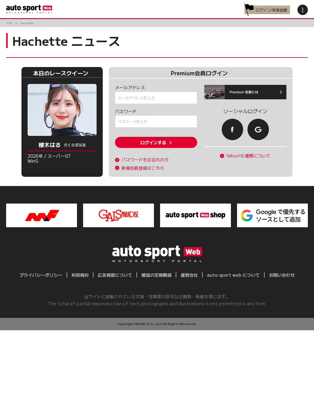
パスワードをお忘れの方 (145, 159)
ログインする (153, 142)
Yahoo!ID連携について (248, 155)
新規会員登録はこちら (142, 168)
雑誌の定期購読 (156, 275)
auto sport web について (233, 275)
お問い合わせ (282, 275)
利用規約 (80, 275)
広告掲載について (115, 275)
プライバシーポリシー (40, 275)
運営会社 (189, 275)
